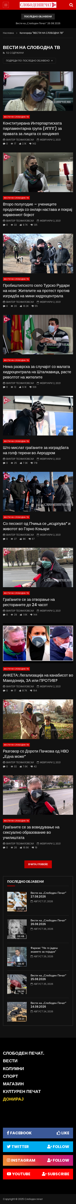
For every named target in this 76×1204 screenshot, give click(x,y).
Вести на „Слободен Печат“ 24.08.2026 (48, 1005)
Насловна (8, 33)
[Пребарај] (71, 5)
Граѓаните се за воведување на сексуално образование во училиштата (31, 832)
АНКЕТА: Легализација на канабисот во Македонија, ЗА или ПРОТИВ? (38, 677)
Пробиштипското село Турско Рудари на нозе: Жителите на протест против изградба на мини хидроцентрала (36, 291)
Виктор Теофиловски (20, 139)
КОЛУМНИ (13, 1069)
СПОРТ (10, 1076)
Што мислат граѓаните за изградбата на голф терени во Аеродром (36, 450)
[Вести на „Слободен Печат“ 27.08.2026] (17, 901)
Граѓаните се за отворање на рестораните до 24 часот (29, 602)
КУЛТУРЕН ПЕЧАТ (22, 1091)
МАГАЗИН (13, 1084)
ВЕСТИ (10, 1061)
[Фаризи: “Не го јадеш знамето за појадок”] (17, 956)
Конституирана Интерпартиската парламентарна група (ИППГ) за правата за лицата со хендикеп (32, 128)
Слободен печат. (23, 1053)
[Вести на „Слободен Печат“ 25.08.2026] (17, 984)
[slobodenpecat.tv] (38, 5)
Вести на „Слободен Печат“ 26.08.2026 (38, 23)
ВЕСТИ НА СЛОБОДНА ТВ (16, 116)
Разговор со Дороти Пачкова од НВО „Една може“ (36, 753)
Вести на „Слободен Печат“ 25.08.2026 (48, 977)
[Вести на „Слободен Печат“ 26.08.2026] (17, 929)
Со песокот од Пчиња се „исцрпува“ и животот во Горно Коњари (36, 526)
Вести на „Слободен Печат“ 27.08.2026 (48, 895)
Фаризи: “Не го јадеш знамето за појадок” (44, 950)
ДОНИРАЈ (13, 1099)
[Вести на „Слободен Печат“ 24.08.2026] (17, 1011)
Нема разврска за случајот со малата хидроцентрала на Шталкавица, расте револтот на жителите (37, 372)
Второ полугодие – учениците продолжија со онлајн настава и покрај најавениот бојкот (37, 209)
